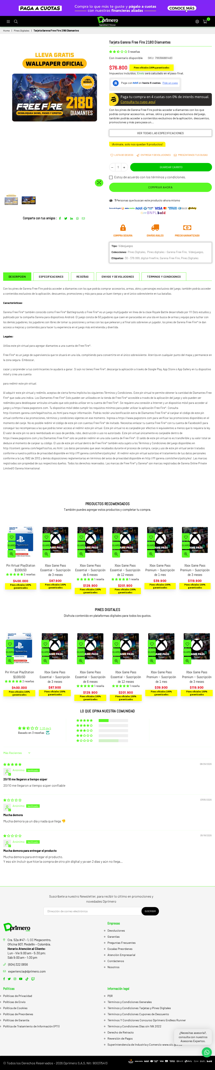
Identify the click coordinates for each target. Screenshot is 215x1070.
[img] (12, 764)
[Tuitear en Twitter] (65, 218)
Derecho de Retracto (121, 1032)
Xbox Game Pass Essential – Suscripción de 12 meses (90, 570)
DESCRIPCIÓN (17, 276)
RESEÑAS (82, 276)
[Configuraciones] (197, 21)
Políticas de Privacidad (17, 996)
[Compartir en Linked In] (71, 218)
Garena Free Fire (170, 258)
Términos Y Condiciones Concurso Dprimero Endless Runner (147, 1020)
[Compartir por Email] (83, 218)
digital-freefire (150, 258)
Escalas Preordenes (120, 949)
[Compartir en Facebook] (60, 218)
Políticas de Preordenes (18, 1014)
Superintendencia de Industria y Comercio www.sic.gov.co (145, 1044)
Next (102, 114)
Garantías (114, 936)
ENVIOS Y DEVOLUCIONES (118, 276)
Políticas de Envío (14, 1002)
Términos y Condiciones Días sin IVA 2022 (134, 1026)
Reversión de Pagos (120, 1038)
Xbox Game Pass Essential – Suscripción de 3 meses (20, 570)
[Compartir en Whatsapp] (77, 218)
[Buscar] (16, 21)
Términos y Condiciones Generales (130, 1002)
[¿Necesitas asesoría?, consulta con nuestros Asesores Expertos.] (207, 1052)
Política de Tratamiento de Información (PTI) (31, 1026)
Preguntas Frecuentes (122, 942)
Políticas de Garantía (16, 1020)
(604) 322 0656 (18, 964)
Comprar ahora (160, 187)
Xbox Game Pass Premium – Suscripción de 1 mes (125, 570)
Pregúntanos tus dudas (193, 154)
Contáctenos (116, 961)
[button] (118, 51)
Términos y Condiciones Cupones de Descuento (138, 1014)
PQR (110, 996)
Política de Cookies (15, 1008)
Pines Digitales (21, 30)
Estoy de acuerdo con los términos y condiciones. (150, 177)
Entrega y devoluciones (155, 154)
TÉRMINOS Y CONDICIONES (164, 276)
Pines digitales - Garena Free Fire (167, 252)
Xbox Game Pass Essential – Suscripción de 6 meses (55, 570)
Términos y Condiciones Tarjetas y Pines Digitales (139, 1008)
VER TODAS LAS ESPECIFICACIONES (160, 133)
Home (6, 30)
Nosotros (113, 967)
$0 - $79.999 (132, 258)
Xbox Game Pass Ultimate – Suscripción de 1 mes (195, 570)
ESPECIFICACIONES (51, 276)
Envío (140, 73)
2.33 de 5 (45, 728)
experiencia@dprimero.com (27, 971)
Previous (6, 114)
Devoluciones (116, 930)
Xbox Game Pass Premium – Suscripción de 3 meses (160, 570)
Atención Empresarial (121, 955)
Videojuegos (196, 252)
